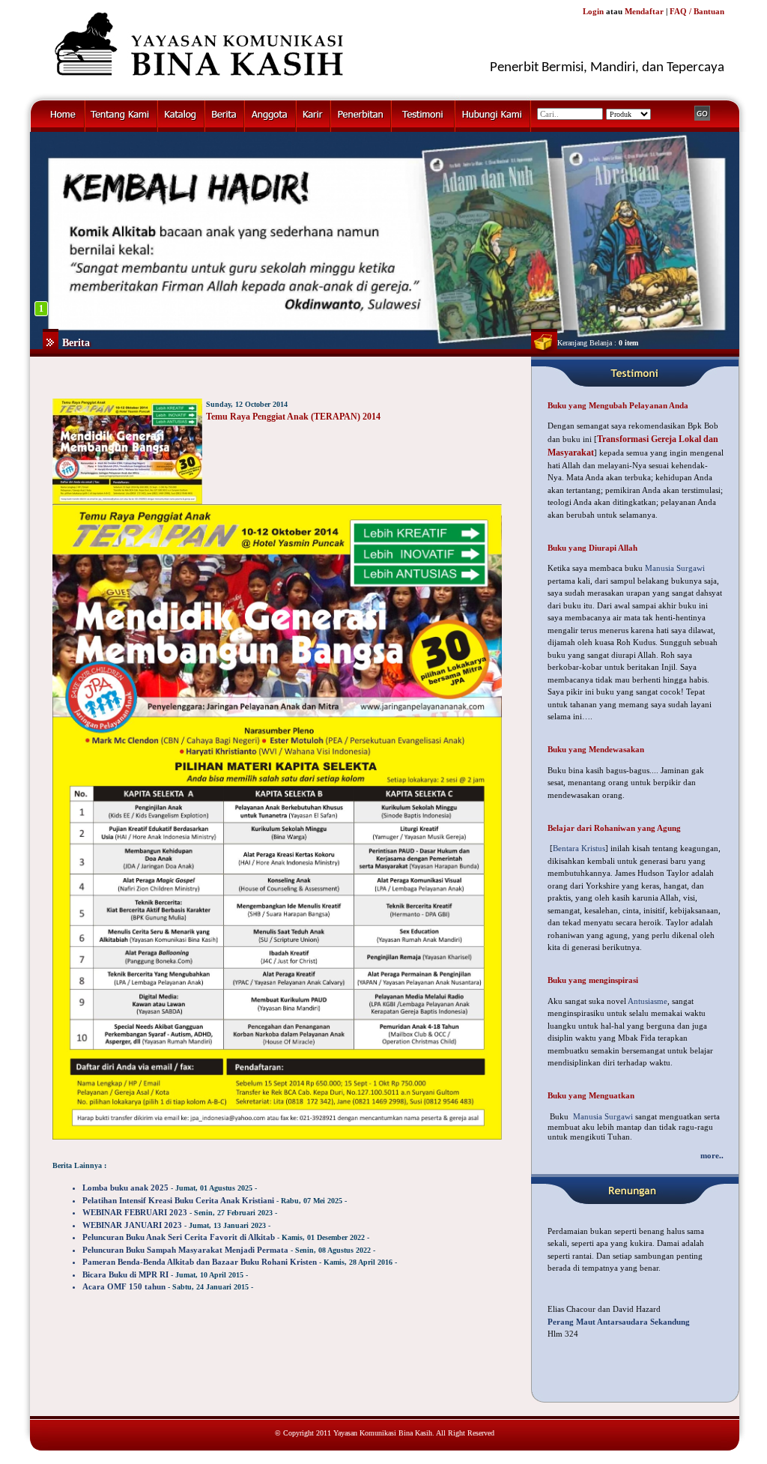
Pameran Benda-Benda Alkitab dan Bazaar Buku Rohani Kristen (199, 1261)
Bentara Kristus (579, 848)
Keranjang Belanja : (597, 343)
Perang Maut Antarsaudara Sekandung (619, 1321)
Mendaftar (644, 11)
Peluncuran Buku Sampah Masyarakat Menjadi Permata (185, 1249)
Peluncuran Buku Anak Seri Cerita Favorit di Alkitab (178, 1236)
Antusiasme (647, 1000)
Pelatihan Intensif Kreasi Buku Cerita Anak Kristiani (178, 1200)
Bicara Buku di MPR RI (125, 1274)
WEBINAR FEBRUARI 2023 (134, 1212)
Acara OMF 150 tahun (124, 1286)
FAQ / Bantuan (697, 11)
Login (593, 11)
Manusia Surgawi (675, 567)
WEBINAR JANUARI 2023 (132, 1224)
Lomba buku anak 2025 (125, 1187)
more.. (712, 1155)
